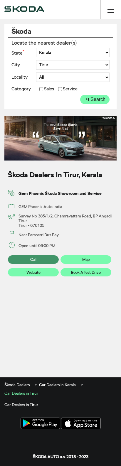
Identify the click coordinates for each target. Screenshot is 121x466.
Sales (49, 89)
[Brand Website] (79, 438)
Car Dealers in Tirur (21, 404)
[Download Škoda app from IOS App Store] (81, 424)
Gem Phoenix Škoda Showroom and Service (60, 193)
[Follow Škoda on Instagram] (60, 438)
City (15, 64)
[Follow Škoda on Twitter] (51, 438)
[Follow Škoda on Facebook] (42, 438)
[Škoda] (24, 9)
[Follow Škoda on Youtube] (69, 438)
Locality (19, 77)
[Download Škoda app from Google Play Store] (40, 424)
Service (70, 89)
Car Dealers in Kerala (57, 384)
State (17, 52)
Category (21, 89)
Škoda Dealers (17, 384)
